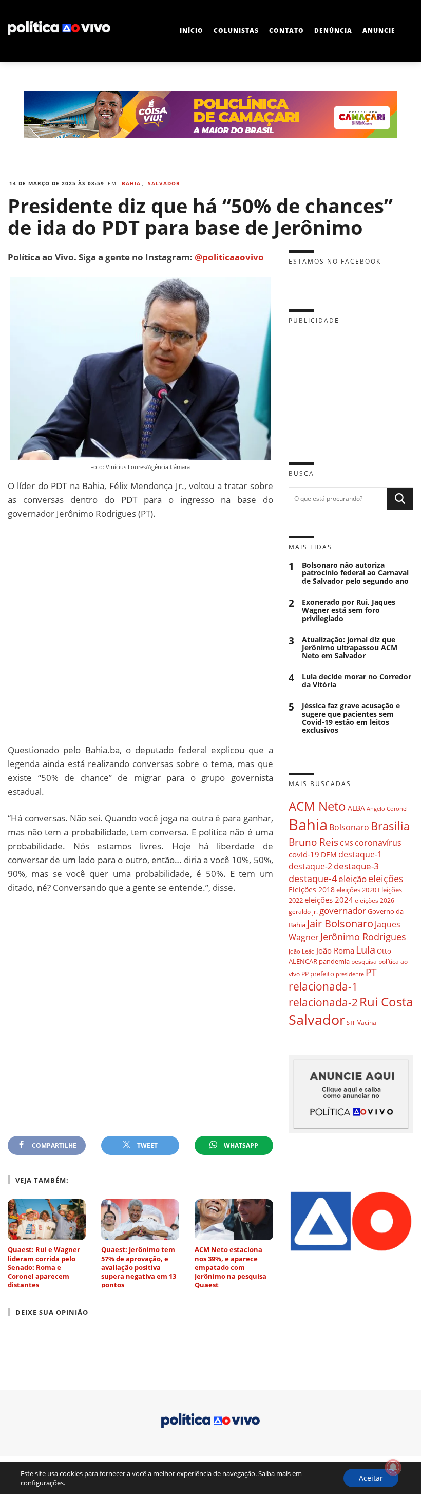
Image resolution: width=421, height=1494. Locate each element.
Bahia (131, 183)
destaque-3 (356, 866)
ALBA (356, 808)
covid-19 (304, 854)
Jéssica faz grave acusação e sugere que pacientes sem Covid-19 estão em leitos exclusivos (351, 718)
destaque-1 (360, 854)
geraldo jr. (303, 911)
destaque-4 (313, 878)
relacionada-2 (323, 1002)
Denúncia (333, 30)
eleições (386, 878)
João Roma (335, 950)
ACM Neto (317, 805)
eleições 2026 (374, 900)
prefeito (322, 973)
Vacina (366, 1022)
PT (371, 972)
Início (191, 30)
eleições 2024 (328, 899)
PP (305, 974)
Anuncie (378, 30)
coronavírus (378, 842)
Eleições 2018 (312, 889)
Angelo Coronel (387, 808)
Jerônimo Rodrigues (363, 936)
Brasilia (390, 826)
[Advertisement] (140, 631)
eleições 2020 (356, 889)
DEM (329, 855)
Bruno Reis (313, 842)
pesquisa (364, 961)
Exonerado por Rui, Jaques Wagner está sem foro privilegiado (348, 610)
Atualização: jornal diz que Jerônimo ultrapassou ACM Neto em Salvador (349, 648)
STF (351, 1022)
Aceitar (371, 1478)
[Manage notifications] (393, 1467)
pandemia (334, 961)
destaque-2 (310, 866)
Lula (365, 950)
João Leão (302, 951)
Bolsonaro (349, 827)
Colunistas (236, 30)
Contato (286, 30)
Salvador (164, 183)
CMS (346, 843)
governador (342, 911)
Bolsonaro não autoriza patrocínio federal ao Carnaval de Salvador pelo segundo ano (355, 573)
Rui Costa (386, 1002)
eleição (352, 879)
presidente (350, 974)
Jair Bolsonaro (340, 923)
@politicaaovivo (229, 257)
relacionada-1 (323, 986)
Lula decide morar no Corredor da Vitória (356, 681)
